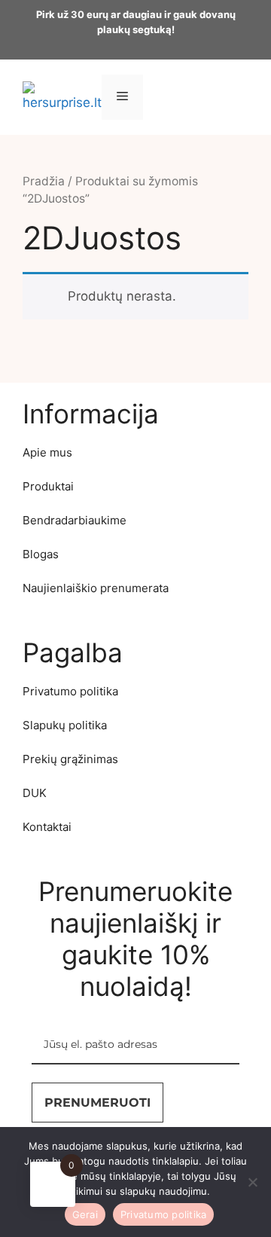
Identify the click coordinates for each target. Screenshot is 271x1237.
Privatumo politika (163, 1214)
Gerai (85, 1214)
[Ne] (252, 1182)
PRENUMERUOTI (97, 1102)
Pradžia (44, 181)
